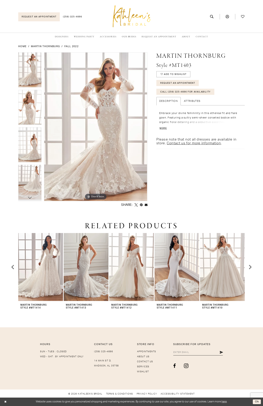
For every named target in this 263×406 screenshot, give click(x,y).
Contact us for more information (194, 143)
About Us (143, 356)
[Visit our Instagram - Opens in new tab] (186, 365)
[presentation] (40, 267)
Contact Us (145, 361)
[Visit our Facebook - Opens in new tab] (174, 366)
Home (22, 46)
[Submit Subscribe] (221, 352)
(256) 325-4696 (103, 351)
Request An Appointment (177, 83)
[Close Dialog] (5, 402)
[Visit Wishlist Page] (243, 16)
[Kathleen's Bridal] (131, 16)
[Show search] (212, 16)
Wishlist (143, 372)
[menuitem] (39, 16)
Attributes (192, 101)
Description (168, 101)
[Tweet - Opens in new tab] (136, 204)
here (224, 401)
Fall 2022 (71, 46)
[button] (227, 16)
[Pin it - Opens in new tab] (141, 204)
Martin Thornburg (45, 46)
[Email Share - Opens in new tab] (146, 204)
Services (143, 366)
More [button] (163, 128)
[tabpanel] (30, 71)
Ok (257, 401)
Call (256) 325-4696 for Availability (185, 92)
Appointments (146, 351)
